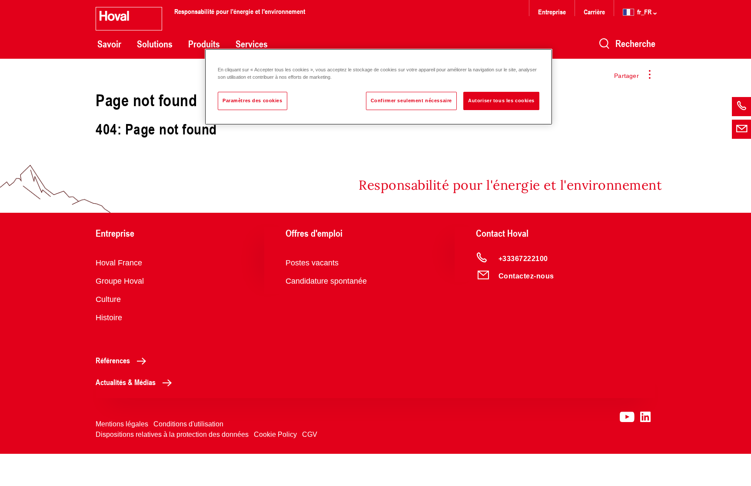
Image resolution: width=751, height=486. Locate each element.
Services (252, 43)
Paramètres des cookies (252, 100)
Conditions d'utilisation (188, 424)
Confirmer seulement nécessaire (411, 100)
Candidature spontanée (326, 281)
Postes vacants (312, 262)
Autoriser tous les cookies (501, 100)
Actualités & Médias (126, 382)
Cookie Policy (275, 434)
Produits (204, 43)
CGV (309, 434)
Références (113, 360)
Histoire (109, 317)
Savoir (109, 43)
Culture (108, 299)
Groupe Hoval (120, 281)
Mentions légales (122, 424)
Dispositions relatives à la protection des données (172, 434)
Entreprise (552, 12)
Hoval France (119, 262)
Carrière (595, 12)
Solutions (155, 43)
